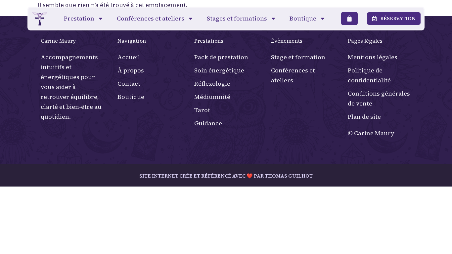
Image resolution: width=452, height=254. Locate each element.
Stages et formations (237, 18)
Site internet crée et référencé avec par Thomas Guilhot (226, 175)
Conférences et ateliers (150, 18)
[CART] (349, 18)
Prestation (79, 18)
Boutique (303, 18)
